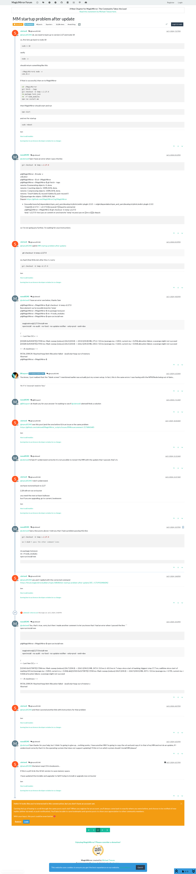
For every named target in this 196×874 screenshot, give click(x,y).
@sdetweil (36, 155)
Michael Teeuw (108, 860)
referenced (34, 613)
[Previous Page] (89, 830)
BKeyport (24, 374)
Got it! (140, 867)
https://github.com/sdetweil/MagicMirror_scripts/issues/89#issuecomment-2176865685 (57, 427)
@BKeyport (36, 400)
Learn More (125, 867)
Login (26, 822)
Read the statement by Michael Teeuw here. (98, 11)
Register (18, 822)
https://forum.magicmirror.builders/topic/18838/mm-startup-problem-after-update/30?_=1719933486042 (64, 583)
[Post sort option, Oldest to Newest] (167, 24)
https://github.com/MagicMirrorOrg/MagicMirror (47, 199)
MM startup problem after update (52, 246)
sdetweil (23, 31)
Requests (30, 24)
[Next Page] (107, 830)
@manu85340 (35, 31)
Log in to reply (177, 24)
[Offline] (16, 375)
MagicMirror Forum (22, 2)
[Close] (181, 803)
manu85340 (24, 155)
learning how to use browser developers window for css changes (40, 141)
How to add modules (26, 136)
